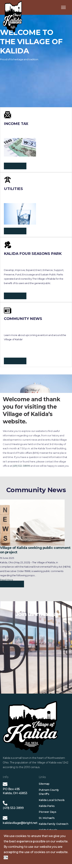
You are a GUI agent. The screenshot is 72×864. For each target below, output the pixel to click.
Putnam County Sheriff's (49, 792)
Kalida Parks (46, 806)
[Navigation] (63, 7)
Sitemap (44, 783)
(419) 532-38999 (21, 465)
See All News (12, 584)
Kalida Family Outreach (53, 824)
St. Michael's (47, 818)
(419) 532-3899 (13, 808)
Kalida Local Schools (52, 800)
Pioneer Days (47, 812)
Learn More (15, 166)
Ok (6, 857)
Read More (6, 579)
